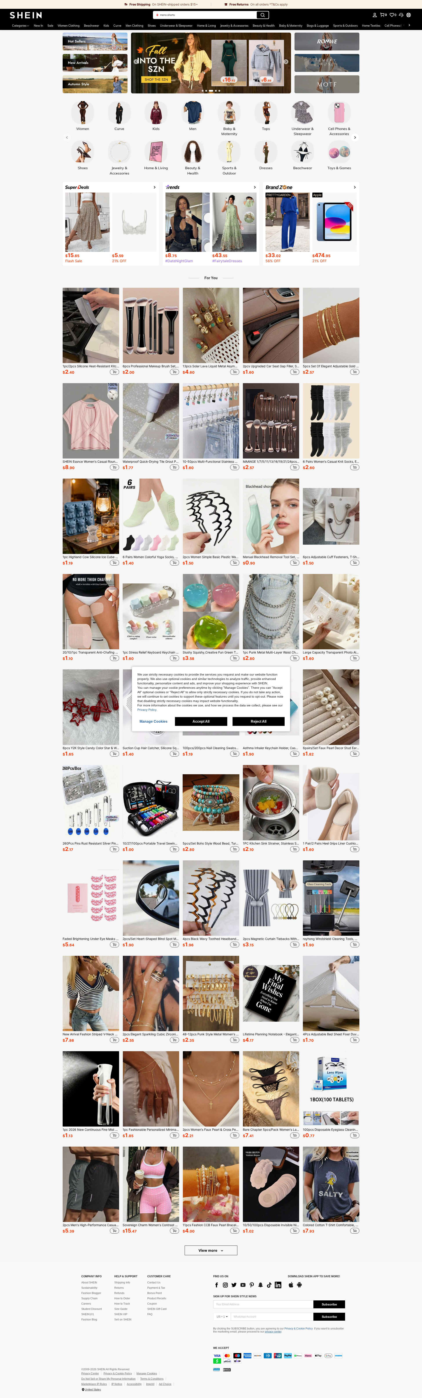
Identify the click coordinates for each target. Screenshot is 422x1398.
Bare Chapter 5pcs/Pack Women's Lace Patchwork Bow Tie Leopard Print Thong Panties (271, 1129)
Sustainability (89, 1287)
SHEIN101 (87, 1314)
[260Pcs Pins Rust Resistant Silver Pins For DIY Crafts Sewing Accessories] (91, 802)
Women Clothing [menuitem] (69, 25)
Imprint (150, 1384)
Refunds (119, 1293)
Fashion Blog (89, 1319)
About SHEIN (89, 1282)
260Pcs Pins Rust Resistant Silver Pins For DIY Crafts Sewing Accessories (91, 843)
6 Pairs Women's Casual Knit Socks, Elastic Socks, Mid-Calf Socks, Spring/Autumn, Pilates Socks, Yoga (331, 461)
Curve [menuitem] (117, 25)
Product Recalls (156, 1298)
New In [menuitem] (38, 25)
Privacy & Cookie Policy (298, 1328)
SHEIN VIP (120, 1314)
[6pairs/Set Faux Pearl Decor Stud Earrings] (331, 707)
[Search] (263, 15)
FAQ (149, 1314)
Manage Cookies (146, 1373)
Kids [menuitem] (106, 25)
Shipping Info (122, 1282)
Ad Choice (165, 1384)
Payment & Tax (156, 1287)
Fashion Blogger (91, 1293)
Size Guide (120, 1309)
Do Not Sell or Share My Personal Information (108, 1378)
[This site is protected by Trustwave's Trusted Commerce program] (216, 1369)
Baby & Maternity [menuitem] (290, 25)
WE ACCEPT (221, 1348)
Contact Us (153, 1282)
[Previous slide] (136, 61)
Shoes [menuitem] (152, 25)
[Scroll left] (404, 25)
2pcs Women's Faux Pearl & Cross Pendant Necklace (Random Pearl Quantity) (211, 1129)
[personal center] (374, 15)
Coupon (152, 1303)
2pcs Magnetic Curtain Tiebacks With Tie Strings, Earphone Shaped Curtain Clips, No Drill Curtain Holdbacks (271, 939)
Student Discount (91, 1309)
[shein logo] (26, 15)
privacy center (273, 1331)
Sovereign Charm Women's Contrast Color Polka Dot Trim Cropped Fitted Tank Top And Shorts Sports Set (151, 1225)
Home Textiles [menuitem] (371, 25)
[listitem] (91, 332)
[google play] (299, 1286)
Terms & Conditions (152, 1378)
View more (208, 1250)
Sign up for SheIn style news (234, 1296)
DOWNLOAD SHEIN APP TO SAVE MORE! (314, 1276)
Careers (86, 1303)
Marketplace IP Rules (94, 1384)
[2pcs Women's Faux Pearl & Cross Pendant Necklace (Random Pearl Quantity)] (211, 1089)
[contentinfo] (279, 1358)
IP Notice (116, 1384)
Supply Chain (89, 1298)
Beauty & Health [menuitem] (264, 25)
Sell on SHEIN (122, 1319)
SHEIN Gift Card (157, 1309)
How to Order (122, 1298)
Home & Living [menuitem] (206, 25)
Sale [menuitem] (50, 25)
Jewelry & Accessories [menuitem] (234, 25)
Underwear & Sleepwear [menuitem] (176, 25)
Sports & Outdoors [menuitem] (345, 25)
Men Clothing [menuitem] (134, 25)
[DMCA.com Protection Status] (227, 1369)
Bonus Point (154, 1293)
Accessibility (134, 1384)
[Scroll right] (409, 25)
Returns (119, 1287)
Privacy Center (90, 1373)
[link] (105, 4)
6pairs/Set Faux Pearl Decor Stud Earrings (331, 748)
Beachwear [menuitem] (91, 25)
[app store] (291, 1286)
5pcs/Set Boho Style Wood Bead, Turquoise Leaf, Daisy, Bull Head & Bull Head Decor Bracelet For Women (211, 843)
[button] (401, 15)
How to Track (122, 1303)
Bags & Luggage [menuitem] (318, 25)
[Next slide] (286, 61)
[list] (248, 1285)
